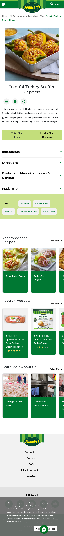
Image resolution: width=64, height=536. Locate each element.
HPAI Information (31, 470)
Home (5, 16)
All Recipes (15, 16)
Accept (39, 528)
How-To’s (31, 476)
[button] (44, 529)
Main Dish (39, 16)
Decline (51, 528)
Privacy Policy (15, 521)
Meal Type (28, 16)
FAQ (31, 464)
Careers (31, 458)
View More (56, 240)
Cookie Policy (50, 518)
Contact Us (31, 452)
